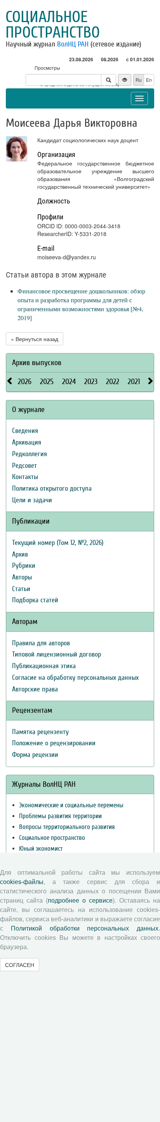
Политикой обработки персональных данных (84, 928)
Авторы (22, 577)
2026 (24, 381)
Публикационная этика (44, 666)
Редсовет (24, 466)
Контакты (25, 477)
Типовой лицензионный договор (56, 654)
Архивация (26, 442)
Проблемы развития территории (60, 816)
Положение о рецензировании (54, 743)
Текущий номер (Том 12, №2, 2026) (57, 543)
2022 (112, 381)
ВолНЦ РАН (73, 44)
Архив (20, 554)
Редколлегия (29, 454)
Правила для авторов (41, 643)
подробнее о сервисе (80, 900)
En (149, 79)
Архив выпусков (36, 362)
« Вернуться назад (34, 339)
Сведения (25, 431)
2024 (69, 381)
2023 (90, 381)
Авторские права (35, 689)
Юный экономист (41, 848)
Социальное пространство (52, 25)
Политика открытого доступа (52, 488)
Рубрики (23, 566)
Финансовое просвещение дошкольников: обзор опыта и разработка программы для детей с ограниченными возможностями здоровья (81, 300)
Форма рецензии (35, 755)
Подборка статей (35, 600)
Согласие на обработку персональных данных (75, 678)
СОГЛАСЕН (19, 965)
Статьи (21, 589)
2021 (134, 381)
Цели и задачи (32, 500)
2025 (47, 381)
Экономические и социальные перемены (71, 805)
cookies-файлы (21, 882)
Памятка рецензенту (40, 732)
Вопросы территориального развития (67, 827)
